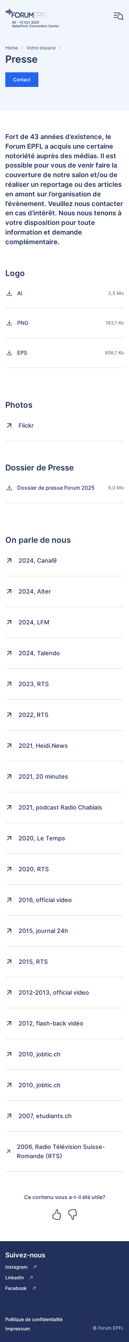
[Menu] (119, 16)
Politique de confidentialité (34, 1319)
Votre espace (41, 47)
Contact (21, 79)
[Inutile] (72, 1214)
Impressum (17, 1328)
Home (11, 47)
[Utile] (56, 1214)
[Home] (32, 13)
